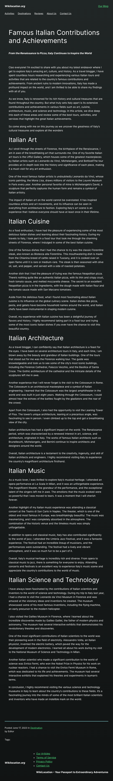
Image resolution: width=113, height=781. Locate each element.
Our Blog (103, 6)
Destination (36, 727)
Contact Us (42, 765)
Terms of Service (46, 757)
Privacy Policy (44, 761)
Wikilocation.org (15, 6)
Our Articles (43, 753)
